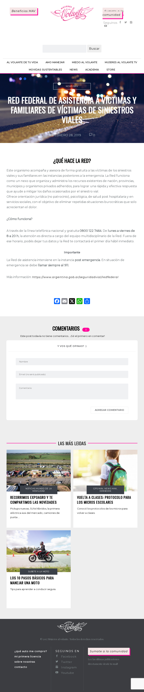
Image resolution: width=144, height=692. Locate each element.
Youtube (67, 673)
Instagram (68, 667)
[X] (72, 301)
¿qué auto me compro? (30, 651)
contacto (20, 666)
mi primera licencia (27, 656)
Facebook (68, 656)
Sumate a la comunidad (113, 13)
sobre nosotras (24, 661)
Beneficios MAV (23, 11)
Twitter (66, 662)
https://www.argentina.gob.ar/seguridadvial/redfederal (75, 277)
